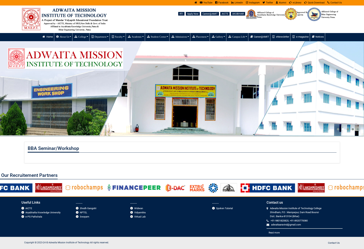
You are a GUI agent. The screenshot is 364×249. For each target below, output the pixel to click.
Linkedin (239, 2)
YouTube (207, 2)
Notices (319, 36)
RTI (181, 13)
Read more (274, 232)
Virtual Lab (140, 216)
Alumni (282, 2)
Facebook (223, 2)
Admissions (181, 36)
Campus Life (238, 36)
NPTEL (83, 212)
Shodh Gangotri (88, 208)
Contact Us (336, 2)
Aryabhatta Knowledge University (42, 212)
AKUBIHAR (238, 13)
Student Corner (158, 36)
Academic (137, 36)
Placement (201, 36)
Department (101, 36)
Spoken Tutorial (224, 208)
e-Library (297, 2)
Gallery (219, 36)
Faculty (119, 36)
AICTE (225, 13)
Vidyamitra (140, 212)
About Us (64, 36)
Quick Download (316, 2)
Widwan (138, 208)
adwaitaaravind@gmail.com (286, 224)
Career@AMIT (210, 13)
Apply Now (192, 13)
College (82, 36)
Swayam (84, 216)
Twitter (269, 2)
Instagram (254, 2)
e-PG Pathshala (33, 216)
